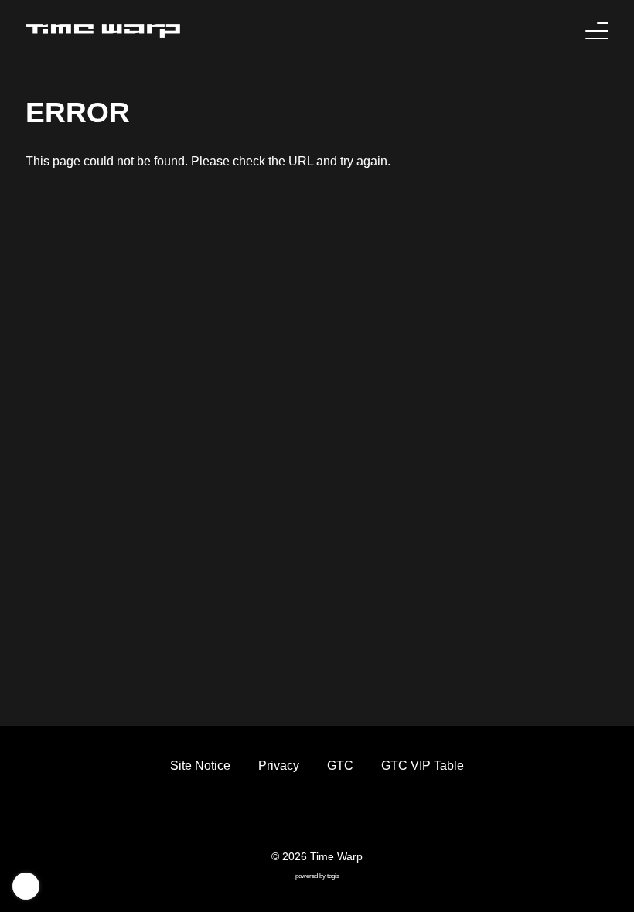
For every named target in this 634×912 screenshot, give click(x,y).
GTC (340, 765)
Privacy (278, 765)
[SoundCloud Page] (358, 816)
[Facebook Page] (275, 816)
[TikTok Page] (303, 816)
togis (333, 876)
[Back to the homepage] (103, 31)
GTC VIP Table (422, 765)
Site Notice (200, 765)
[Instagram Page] (331, 816)
